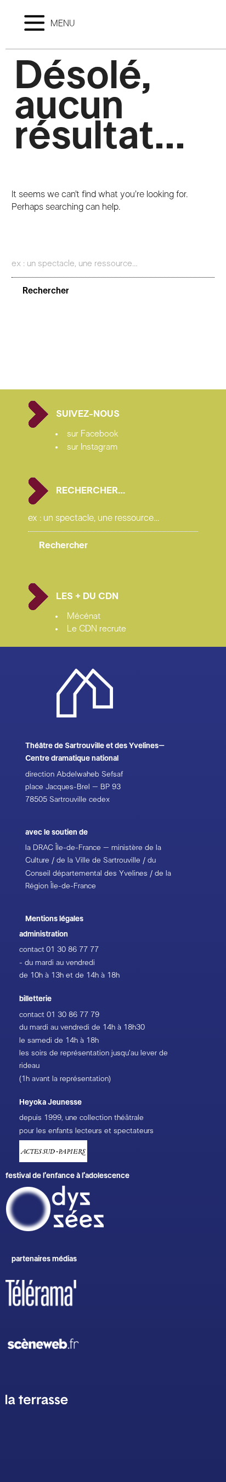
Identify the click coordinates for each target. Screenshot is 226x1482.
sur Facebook (92, 433)
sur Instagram (92, 447)
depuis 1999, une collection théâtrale (81, 1118)
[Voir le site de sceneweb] (52, 1367)
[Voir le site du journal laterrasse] (44, 1417)
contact (31, 949)
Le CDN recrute (96, 628)
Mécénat (83, 616)
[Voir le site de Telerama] (52, 1310)
